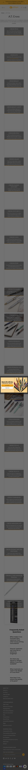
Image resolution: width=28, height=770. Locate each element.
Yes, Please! (7, 385)
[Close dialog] (26, 378)
